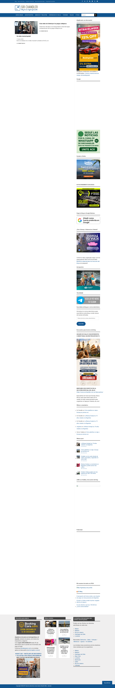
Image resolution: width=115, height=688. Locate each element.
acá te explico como (33, 650)
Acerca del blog (21, 1)
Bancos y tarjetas (41, 15)
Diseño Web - (46, 686)
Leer (51, 636)
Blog (16, 1)
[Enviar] (95, 15)
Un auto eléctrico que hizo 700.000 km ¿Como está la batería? (87, 605)
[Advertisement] (71, 7)
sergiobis (79, 426)
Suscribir (81, 323)
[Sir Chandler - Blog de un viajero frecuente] (26, 8)
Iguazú (82, 641)
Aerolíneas (19, 15)
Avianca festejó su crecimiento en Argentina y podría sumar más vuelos (90, 465)
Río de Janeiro (79, 632)
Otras (77, 15)
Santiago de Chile (80, 634)
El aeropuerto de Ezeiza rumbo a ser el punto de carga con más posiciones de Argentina (88, 597)
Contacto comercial (30, 1)
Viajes (72, 15)
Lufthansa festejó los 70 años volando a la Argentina (87, 417)
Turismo (65, 15)
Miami (77, 629)
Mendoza (76, 641)
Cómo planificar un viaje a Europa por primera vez (87, 411)
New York (77, 656)
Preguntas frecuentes (50, 1)
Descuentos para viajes (40, 1)
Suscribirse (107, 683)
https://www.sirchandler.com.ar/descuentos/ (90, 392)
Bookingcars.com (26, 648)
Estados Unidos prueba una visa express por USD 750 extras (89, 472)
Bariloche (83, 639)
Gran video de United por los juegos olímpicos (53, 23)
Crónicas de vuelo (55, 15)
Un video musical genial (24, 36)
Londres (77, 636)
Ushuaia (94, 639)
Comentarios (83, 446)
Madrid (77, 630)
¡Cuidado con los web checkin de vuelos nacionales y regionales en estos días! (89, 458)
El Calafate (89, 641)
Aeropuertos (29, 15)
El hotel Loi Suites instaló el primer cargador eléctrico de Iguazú (88, 601)
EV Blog (80, 591)
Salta (88, 639)
